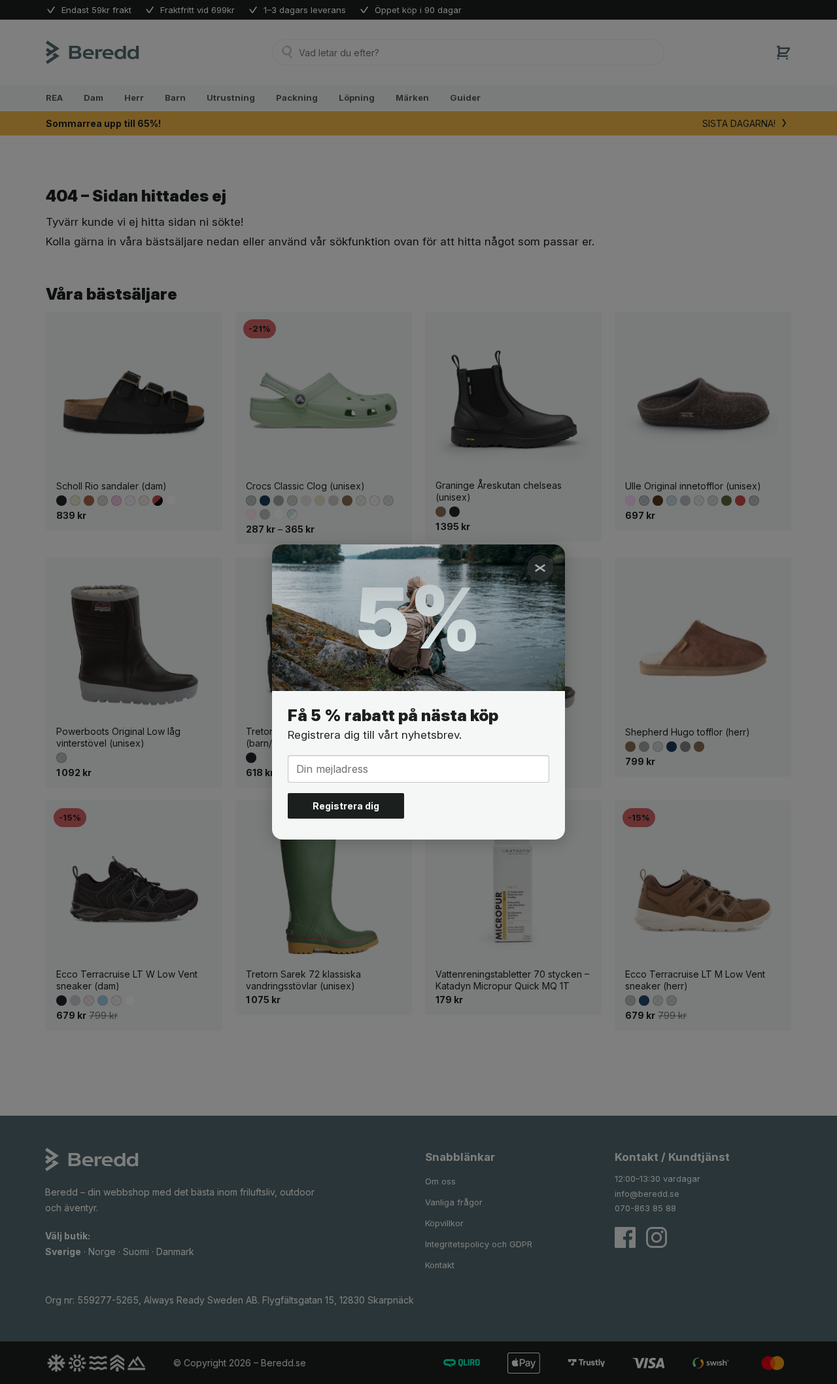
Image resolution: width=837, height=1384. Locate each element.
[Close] (540, 568)
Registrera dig (346, 805)
